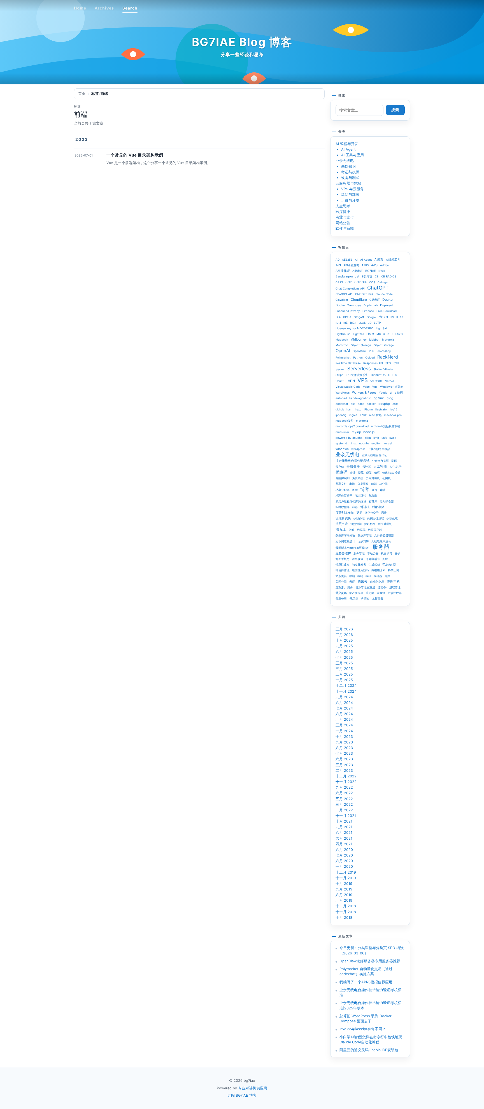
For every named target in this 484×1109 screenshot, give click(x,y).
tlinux (353, 443)
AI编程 (378, 259)
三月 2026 (344, 629)
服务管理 (359, 553)
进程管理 (395, 587)
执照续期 (356, 523)
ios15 (393, 409)
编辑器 (378, 576)
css (353, 403)
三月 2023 (344, 765)
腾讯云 (362, 581)
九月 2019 (344, 889)
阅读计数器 (395, 592)
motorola (362, 420)
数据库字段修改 (345, 535)
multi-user (342, 432)
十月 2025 (344, 640)
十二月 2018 (346, 906)
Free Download (386, 311)
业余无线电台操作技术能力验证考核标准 (370, 992)
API (338, 265)
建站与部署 (350, 194)
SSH (396, 363)
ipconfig (341, 415)
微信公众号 (372, 512)
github (340, 409)
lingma (353, 415)
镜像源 (381, 592)
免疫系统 (357, 478)
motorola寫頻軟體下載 (385, 426)
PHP (371, 351)
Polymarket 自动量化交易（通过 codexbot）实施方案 (365, 971)
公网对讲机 (373, 478)
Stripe (339, 374)
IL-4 (338, 322)
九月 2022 (344, 787)
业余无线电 (345, 161)
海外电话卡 (373, 559)
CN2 (348, 282)
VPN (351, 381)
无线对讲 (363, 541)
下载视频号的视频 (379, 449)
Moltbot (374, 339)
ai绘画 (399, 392)
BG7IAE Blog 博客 (242, 42)
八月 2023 (344, 748)
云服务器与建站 (348, 183)
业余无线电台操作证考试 (352, 461)
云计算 (366, 466)
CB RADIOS (388, 276)
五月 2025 (344, 663)
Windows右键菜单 (391, 386)
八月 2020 (344, 850)
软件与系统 (345, 228)
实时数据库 (343, 507)
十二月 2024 (346, 685)
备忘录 (373, 495)
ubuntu (364, 443)
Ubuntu (340, 381)
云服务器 (353, 466)
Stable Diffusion (383, 369)
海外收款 (357, 559)
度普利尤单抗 (345, 513)
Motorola (388, 339)
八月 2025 (344, 651)
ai (391, 392)
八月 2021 (344, 832)
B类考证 (367, 276)
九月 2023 (344, 742)
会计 (352, 472)
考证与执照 (350, 172)
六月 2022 (344, 793)
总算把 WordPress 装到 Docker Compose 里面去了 (365, 1018)
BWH (381, 270)
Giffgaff (359, 317)
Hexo (383, 316)
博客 (364, 489)
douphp (384, 404)
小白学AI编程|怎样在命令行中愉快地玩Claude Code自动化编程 (370, 1039)
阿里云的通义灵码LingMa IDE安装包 (368, 1050)
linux (363, 415)
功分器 (383, 483)
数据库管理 (365, 535)
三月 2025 (344, 669)
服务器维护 (343, 553)
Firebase (368, 311)
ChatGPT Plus (364, 294)
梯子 (397, 553)
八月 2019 (344, 895)
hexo (358, 409)
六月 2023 (344, 759)
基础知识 (348, 166)
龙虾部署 (377, 598)
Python (358, 357)
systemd (341, 443)
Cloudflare (359, 299)
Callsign (383, 282)
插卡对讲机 (385, 523)
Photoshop (384, 351)
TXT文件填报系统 (357, 374)
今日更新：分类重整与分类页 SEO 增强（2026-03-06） (371, 950)
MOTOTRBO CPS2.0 (389, 334)
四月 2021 (344, 844)
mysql (356, 432)
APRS (365, 265)
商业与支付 (345, 217)
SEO (388, 363)
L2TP (377, 322)
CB (377, 276)
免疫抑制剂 (343, 478)
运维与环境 (350, 200)
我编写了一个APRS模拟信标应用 (365, 982)
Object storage (384, 345)
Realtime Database (348, 363)
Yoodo (383, 392)
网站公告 (343, 223)
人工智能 (380, 466)
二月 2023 (344, 770)
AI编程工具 (393, 259)
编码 (360, 576)
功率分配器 (343, 490)
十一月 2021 (346, 816)
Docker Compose (348, 305)
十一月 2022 (346, 782)
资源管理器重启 (365, 587)
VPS (362, 380)
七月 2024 (344, 708)
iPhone (368, 409)
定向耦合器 (387, 501)
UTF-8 (392, 374)
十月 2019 (344, 883)
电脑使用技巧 (360, 570)
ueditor (376, 443)
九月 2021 (344, 827)
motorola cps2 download (352, 426)
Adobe (384, 265)
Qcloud (370, 357)
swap (392, 437)
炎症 (385, 559)
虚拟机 (340, 587)
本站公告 (372, 553)
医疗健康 (343, 212)
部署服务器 (356, 592)
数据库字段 (375, 529)
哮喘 (382, 490)
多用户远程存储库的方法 (351, 501)
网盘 (387, 576)
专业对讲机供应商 (252, 1088)
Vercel (389, 381)
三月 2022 (344, 804)
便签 (369, 472)
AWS (374, 265)
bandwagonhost (360, 398)
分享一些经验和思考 (242, 54)
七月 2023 (344, 753)
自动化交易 (377, 581)
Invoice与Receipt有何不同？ (362, 1029)
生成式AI (374, 564)
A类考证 (357, 270)
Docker (388, 299)
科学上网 (393, 570)
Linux (370, 334)
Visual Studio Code (348, 386)
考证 (352, 581)
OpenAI (343, 350)
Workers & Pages (364, 392)
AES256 (347, 259)
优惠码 (341, 472)
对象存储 (378, 507)
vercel (387, 443)
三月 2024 (344, 725)
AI (356, 259)
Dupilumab (371, 305)
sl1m (368, 437)
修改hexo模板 (391, 472)
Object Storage (361, 345)
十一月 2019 (346, 878)
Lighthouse (343, 334)
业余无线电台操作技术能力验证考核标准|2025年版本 (370, 1005)
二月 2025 (344, 674)
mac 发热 (375, 415)
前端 (374, 483)
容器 (355, 507)
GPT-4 (347, 317)
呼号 (374, 490)
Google (371, 317)
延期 (359, 512)
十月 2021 (344, 821)
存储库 (373, 501)
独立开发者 (359, 564)
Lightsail (358, 334)
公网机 (386, 478)
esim (395, 403)
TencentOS (378, 375)
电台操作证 (343, 570)
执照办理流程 (375, 518)
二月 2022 (344, 810)
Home (80, 8)
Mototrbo (342, 345)
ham (349, 409)
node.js (368, 432)
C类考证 (374, 299)
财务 (350, 587)
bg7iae (378, 398)
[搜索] (408, 7)
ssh (384, 438)
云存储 (340, 466)
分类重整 (363, 483)
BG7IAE (370, 271)
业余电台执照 (380, 460)
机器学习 (386, 553)
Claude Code (384, 294)
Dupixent (386, 305)
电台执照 (389, 564)
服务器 (381, 547)
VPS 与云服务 (352, 189)
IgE (345, 322)
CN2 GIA (360, 282)
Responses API (373, 363)
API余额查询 (351, 265)
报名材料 (369, 523)
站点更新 (341, 576)
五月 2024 (344, 719)
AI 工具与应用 (352, 155)
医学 (355, 490)
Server (340, 369)
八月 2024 (344, 703)
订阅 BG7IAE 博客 (242, 1095)
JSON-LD (365, 322)
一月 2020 (344, 866)
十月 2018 (344, 917)
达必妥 (382, 587)
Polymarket (343, 357)
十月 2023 (344, 736)
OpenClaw (359, 351)
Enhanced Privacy (348, 311)
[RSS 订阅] (396, 7)
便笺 (361, 472)
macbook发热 (344, 420)
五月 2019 (344, 900)
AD (337, 259)
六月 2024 (344, 714)
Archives (104, 8)
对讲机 (364, 507)
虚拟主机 (393, 581)
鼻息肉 (354, 598)
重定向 (370, 592)
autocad (341, 398)
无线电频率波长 (381, 541)
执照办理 (359, 518)
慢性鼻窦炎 (343, 518)
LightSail (381, 328)
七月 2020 (344, 855)
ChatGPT (378, 288)
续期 (352, 576)
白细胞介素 (378, 570)
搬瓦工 (341, 529)
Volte (366, 386)
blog (390, 398)
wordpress (358, 449)
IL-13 (399, 317)
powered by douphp (349, 437)
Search (130, 8)
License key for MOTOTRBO (354, 328)
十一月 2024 (346, 691)
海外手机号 (343, 559)
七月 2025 (344, 657)
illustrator (381, 409)
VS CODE (376, 381)
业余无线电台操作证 (374, 455)
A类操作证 (343, 271)
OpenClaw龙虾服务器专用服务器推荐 (369, 961)
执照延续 (392, 518)
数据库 (361, 529)
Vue (375, 386)
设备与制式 (350, 178)
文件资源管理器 (384, 535)
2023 (81, 139)
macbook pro (393, 415)
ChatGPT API (344, 294)
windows (342, 449)
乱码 (394, 460)
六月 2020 (344, 861)
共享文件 (341, 483)
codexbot (342, 403)
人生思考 (343, 206)
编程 (368, 576)
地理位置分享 (344, 495)
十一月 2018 (346, 912)
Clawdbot (342, 299)
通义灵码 (341, 592)
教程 (352, 529)
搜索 (395, 110)
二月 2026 (344, 635)
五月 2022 (344, 799)
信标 (377, 472)
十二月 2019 (346, 872)
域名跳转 (360, 495)
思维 (384, 512)
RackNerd (387, 357)
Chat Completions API (350, 288)
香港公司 (341, 598)
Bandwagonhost (347, 276)
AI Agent (348, 149)
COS (372, 282)
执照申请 (342, 524)
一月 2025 (344, 680)
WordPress (343, 392)
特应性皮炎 (343, 564)
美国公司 (341, 581)
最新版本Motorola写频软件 (353, 547)
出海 (352, 483)
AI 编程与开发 (347, 144)
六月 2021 (344, 838)
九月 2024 (344, 697)
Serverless (359, 368)
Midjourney (358, 339)
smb (376, 437)
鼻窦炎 (365, 598)
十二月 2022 (346, 776)
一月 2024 (344, 731)
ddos (361, 403)
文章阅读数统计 (345, 541)
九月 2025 (344, 646)
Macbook (342, 339)
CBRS (339, 282)
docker (371, 403)
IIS (392, 317)
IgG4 (353, 322)
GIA (338, 317)
